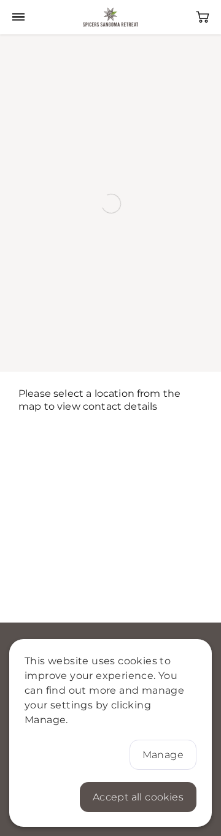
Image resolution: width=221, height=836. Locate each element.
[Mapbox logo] (21, 365)
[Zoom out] (15, 67)
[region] (110, 203)
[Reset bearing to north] (15, 85)
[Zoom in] (15, 49)
